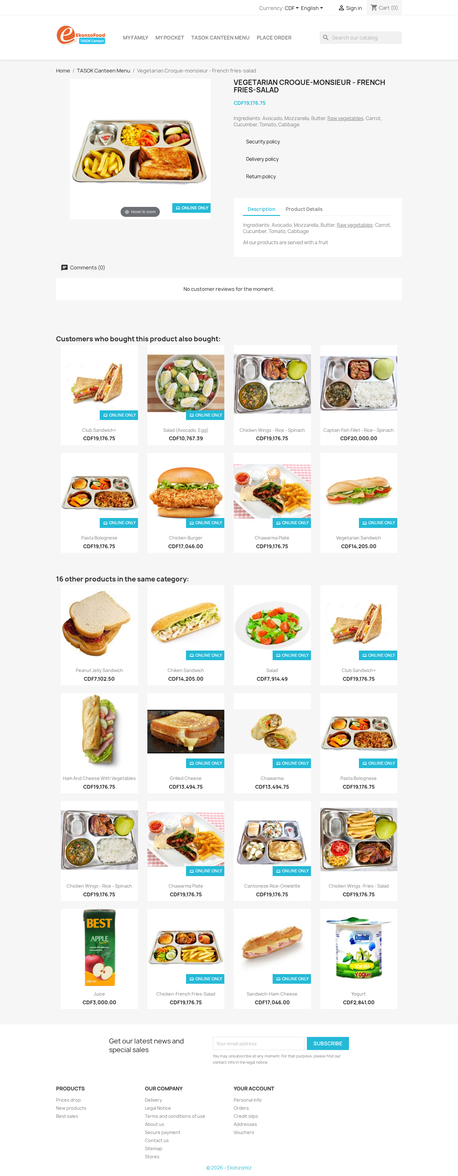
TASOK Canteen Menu (220, 37)
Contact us (157, 1140)
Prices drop (68, 1100)
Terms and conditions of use (175, 1116)
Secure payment (162, 1132)
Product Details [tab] (304, 209)
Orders (241, 1108)
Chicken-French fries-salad (185, 994)
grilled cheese (186, 778)
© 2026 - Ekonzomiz (229, 1167)
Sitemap (153, 1148)
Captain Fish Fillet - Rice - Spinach (358, 430)
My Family (135, 37)
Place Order (274, 37)
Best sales (67, 1116)
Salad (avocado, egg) (185, 430)
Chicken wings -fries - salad (359, 886)
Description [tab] (261, 209)
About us (154, 1124)
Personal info (248, 1100)
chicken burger (186, 538)
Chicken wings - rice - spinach (272, 430)
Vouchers (244, 1132)
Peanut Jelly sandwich (99, 670)
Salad (272, 670)
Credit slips (246, 1116)
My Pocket (169, 37)
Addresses (245, 1124)
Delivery (153, 1100)
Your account (254, 1088)
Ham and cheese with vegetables (99, 778)
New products (71, 1108)
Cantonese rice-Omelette (272, 886)
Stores (152, 1157)
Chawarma (272, 778)
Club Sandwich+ (99, 430)
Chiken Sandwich (186, 670)
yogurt (358, 994)
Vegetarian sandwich (358, 538)
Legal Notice (158, 1108)
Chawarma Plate (272, 538)
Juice (99, 994)
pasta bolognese (99, 538)
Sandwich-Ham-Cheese (272, 994)
